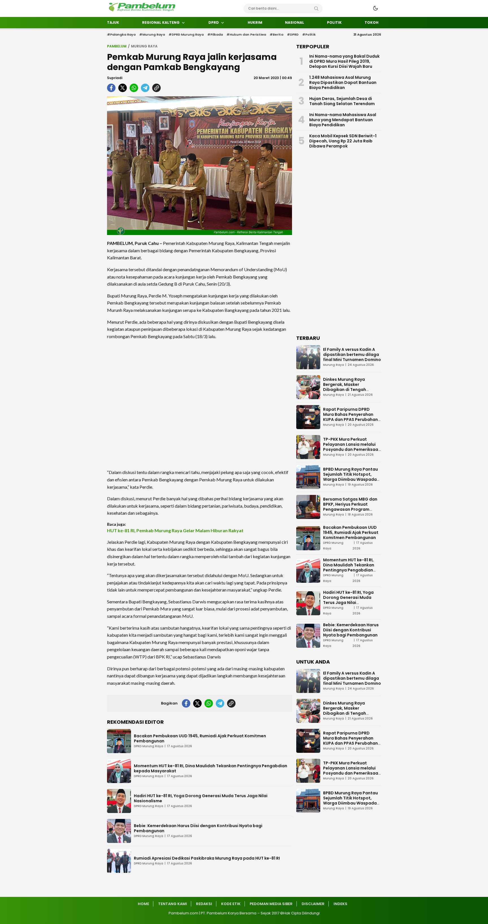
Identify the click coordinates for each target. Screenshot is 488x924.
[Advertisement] (199, 404)
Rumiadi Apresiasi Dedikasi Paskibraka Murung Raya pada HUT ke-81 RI (207, 858)
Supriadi (114, 77)
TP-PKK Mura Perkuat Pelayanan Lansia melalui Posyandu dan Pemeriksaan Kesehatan (352, 446)
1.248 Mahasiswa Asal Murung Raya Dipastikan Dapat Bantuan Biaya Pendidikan (342, 82)
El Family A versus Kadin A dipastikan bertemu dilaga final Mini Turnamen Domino (352, 354)
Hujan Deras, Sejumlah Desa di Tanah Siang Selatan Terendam (342, 101)
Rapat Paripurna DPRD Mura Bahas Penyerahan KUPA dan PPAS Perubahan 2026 (350, 416)
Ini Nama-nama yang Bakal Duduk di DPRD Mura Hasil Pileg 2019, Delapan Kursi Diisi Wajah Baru (344, 61)
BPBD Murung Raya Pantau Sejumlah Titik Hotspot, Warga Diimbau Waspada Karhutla (350, 476)
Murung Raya (144, 46)
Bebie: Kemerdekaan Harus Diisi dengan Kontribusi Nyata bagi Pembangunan (198, 828)
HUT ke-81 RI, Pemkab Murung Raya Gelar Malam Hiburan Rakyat (175, 530)
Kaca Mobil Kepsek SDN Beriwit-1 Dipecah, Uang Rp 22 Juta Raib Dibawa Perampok (342, 141)
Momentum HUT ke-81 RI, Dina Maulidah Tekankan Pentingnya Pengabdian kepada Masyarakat (210, 768)
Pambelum (117, 46)
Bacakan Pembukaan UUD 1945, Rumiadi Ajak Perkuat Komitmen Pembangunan (200, 738)
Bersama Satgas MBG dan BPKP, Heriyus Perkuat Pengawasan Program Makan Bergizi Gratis (350, 506)
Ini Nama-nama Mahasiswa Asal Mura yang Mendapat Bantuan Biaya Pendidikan (342, 120)
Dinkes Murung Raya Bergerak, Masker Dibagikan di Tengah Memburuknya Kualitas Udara (347, 390)
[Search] (316, 8)
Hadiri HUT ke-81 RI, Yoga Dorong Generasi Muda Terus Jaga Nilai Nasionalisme (200, 798)
